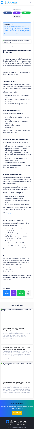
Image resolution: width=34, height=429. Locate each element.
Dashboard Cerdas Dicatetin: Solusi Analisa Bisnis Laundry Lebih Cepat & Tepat (16, 383)
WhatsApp (26, 12)
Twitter (17, 12)
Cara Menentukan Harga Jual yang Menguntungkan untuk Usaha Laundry (15, 329)
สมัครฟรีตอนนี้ (17, 412)
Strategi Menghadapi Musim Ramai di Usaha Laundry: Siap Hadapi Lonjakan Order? (16, 348)
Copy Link (17, 16)
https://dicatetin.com (12, 213)
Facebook (8, 12)
